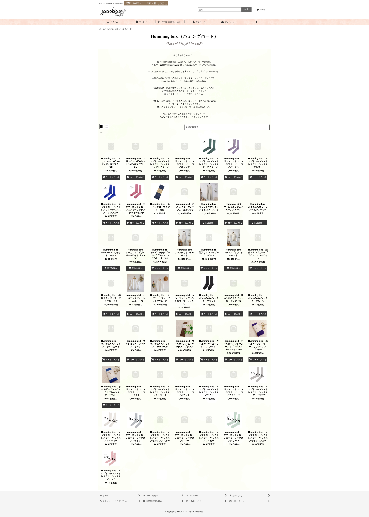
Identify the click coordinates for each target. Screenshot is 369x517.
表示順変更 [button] (193, 127)
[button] (256, 22)
